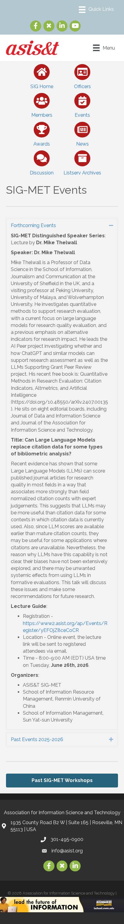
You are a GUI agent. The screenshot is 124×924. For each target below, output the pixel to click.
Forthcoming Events (33, 225)
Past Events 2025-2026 (37, 739)
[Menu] (96, 9)
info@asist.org (67, 851)
